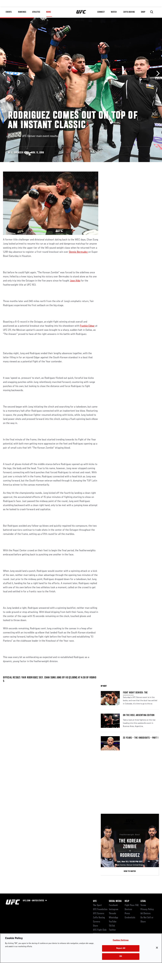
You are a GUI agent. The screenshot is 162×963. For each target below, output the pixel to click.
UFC (95, 901)
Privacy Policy (147, 909)
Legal (143, 901)
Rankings (22, 12)
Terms (143, 905)
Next (157, 73)
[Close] (156, 947)
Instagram (113, 909)
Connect (101, 12)
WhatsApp (113, 917)
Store (95, 925)
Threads (112, 913)
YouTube (112, 921)
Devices (128, 909)
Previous (5, 73)
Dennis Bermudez (78, 252)
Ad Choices (145, 913)
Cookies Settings (121, 940)
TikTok (112, 925)
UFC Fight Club (99, 930)
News (48, 12)
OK (120, 956)
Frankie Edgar (87, 326)
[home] (81, 12)
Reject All (120, 948)
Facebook (113, 905)
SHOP (143, 12)
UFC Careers (98, 913)
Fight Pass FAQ (132, 905)
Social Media (115, 901)
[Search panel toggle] (151, 12)
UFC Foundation (100, 909)
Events (9, 12)
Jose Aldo (75, 280)
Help (127, 901)
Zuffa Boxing (129, 12)
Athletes (36, 12)
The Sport (97, 905)
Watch (114, 12)
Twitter (112, 930)
